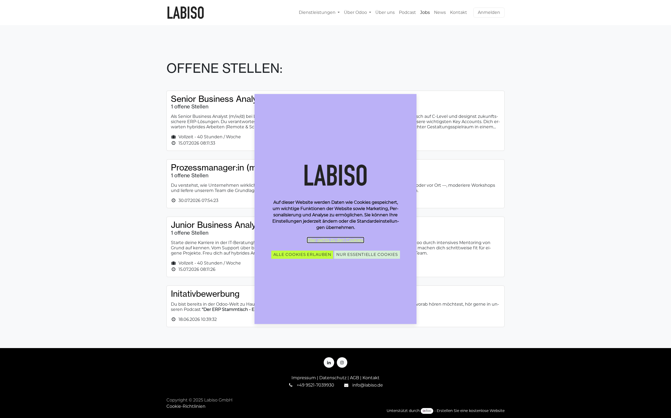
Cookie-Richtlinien (185, 406)
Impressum (303, 377)
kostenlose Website (487, 410)
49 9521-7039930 (316, 385)
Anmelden (489, 12)
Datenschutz (333, 377)
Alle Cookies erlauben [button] (302, 254)
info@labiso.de (367, 385)
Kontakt (371, 377)
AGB (354, 377)
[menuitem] (319, 12)
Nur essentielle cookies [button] (367, 254)
